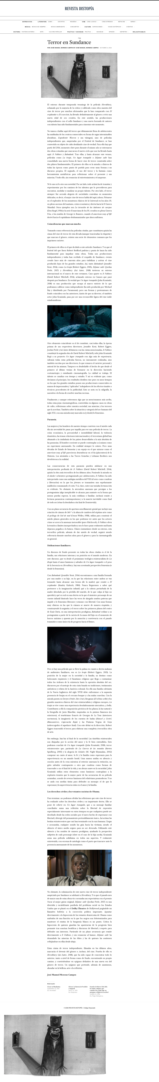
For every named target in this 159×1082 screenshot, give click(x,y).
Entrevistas (27, 21)
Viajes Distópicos (114, 26)
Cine (83, 21)
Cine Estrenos (107, 21)
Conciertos (74, 26)
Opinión (112, 32)
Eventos (130, 26)
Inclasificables (139, 32)
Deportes (123, 32)
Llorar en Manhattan (53, 987)
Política (88, 32)
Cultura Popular (55, 32)
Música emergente (58, 26)
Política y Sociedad (75, 32)
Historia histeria (28, 32)
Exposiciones (98, 26)
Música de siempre (39, 26)
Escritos (61, 21)
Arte (42, 32)
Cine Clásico (91, 21)
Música (27, 27)
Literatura (42, 21)
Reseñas (73, 21)
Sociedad (100, 32)
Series (132, 21)
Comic (50, 21)
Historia (16, 32)
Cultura (88, 27)
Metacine (121, 21)
